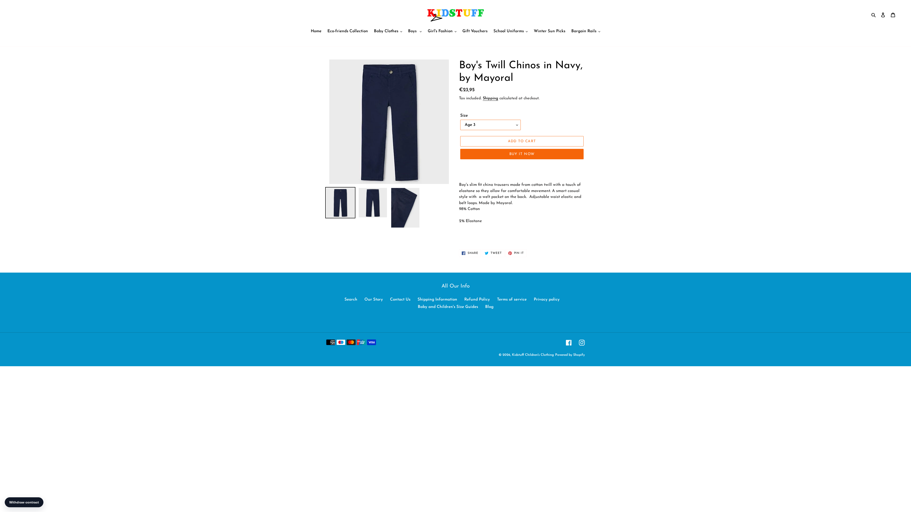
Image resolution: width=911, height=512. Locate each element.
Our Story (373, 299)
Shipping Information (437, 299)
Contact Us (400, 299)
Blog (489, 307)
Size (464, 116)
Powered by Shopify (570, 355)
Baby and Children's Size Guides (448, 307)
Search (350, 299)
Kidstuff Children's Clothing (533, 355)
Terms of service (512, 299)
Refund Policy (477, 299)
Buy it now (522, 154)
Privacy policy (547, 299)
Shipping (490, 98)
